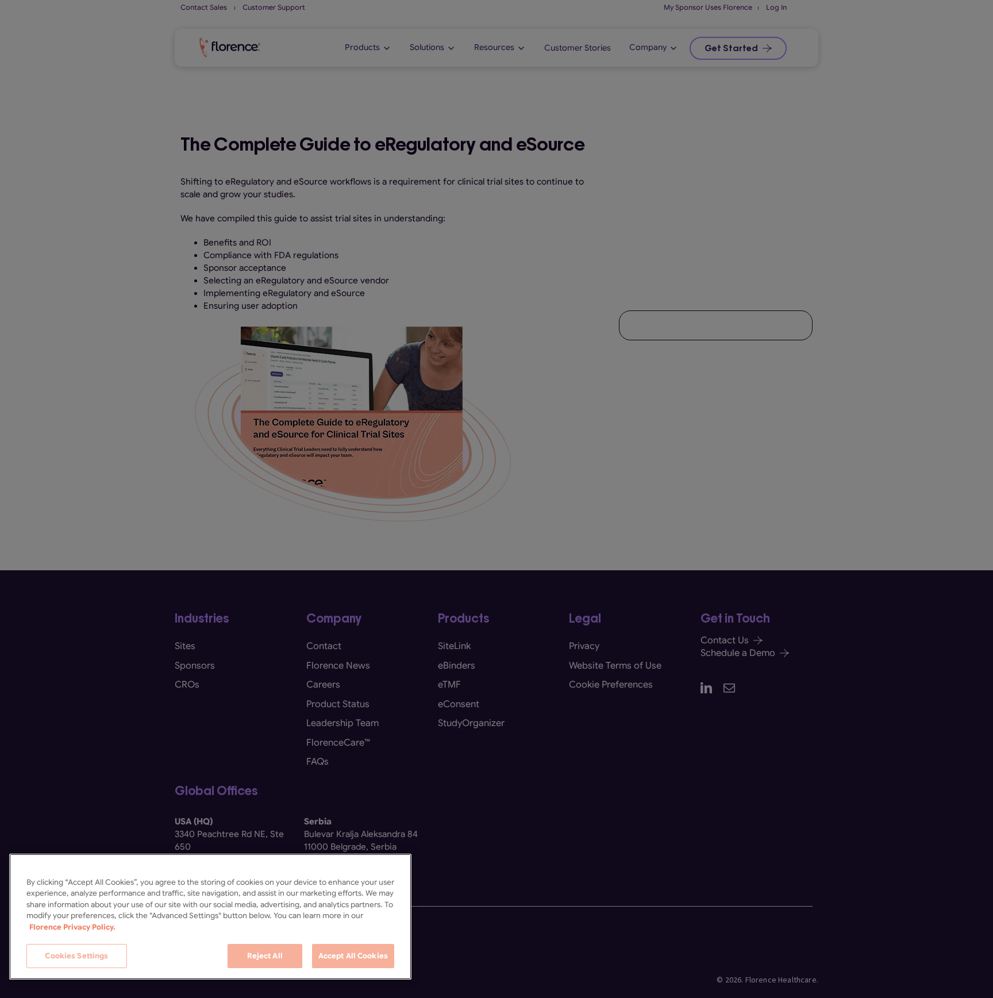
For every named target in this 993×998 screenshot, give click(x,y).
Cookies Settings (76, 956)
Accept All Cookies (353, 956)
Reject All (265, 956)
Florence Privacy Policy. (72, 927)
